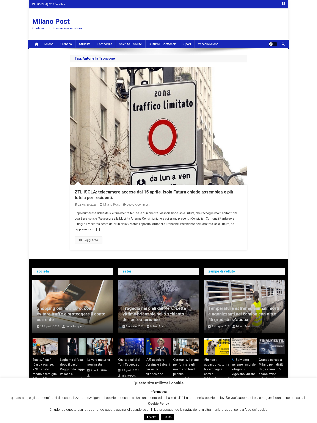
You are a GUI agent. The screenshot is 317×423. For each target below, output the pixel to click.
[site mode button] (273, 44)
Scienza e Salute (130, 44)
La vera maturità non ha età (98, 362)
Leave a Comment (138, 204)
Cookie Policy (158, 404)
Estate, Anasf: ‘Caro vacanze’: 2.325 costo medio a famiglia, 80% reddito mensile (45, 371)
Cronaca (66, 44)
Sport (187, 44)
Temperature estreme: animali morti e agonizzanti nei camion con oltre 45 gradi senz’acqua (243, 314)
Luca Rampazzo (75, 326)
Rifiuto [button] (168, 417)
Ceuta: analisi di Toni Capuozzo (129, 362)
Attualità (85, 44)
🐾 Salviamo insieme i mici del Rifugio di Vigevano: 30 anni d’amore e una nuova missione (243, 371)
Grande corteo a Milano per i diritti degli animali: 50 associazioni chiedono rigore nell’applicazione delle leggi (271, 374)
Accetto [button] (152, 417)
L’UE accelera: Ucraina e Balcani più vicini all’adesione (158, 367)
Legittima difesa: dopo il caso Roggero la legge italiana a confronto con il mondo (72, 371)
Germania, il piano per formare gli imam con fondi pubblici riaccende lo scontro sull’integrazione (186, 374)
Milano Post (51, 21)
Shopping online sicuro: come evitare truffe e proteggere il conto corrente (71, 314)
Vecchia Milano (208, 44)
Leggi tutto (91, 240)
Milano (48, 44)
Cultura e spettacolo (163, 44)
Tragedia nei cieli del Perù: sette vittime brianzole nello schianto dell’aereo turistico (154, 314)
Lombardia (104, 44)
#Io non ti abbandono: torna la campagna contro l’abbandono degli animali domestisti (217, 374)
